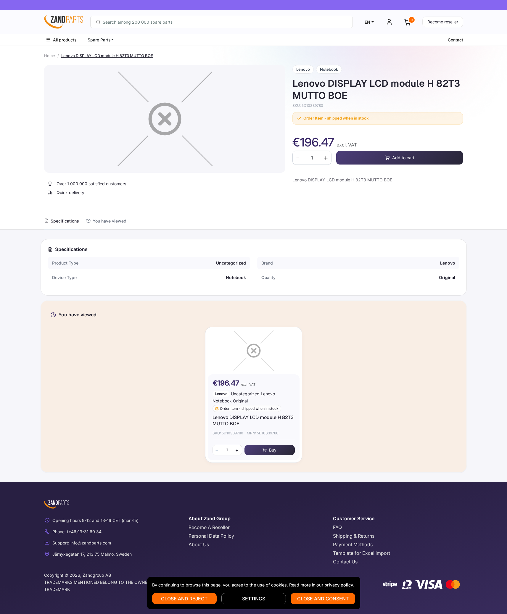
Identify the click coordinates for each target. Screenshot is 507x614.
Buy (272, 449)
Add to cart (403, 157)
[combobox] (221, 22)
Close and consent (323, 599)
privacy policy (338, 584)
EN (367, 22)
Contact (455, 39)
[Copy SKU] (327, 105)
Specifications (65, 220)
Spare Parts (99, 39)
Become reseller (442, 21)
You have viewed (109, 220)
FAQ (337, 527)
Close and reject (184, 599)
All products (64, 39)
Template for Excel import (361, 553)
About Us (199, 544)
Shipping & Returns (353, 536)
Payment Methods (353, 544)
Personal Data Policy (211, 536)
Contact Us (345, 562)
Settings (253, 599)
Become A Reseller (209, 527)
